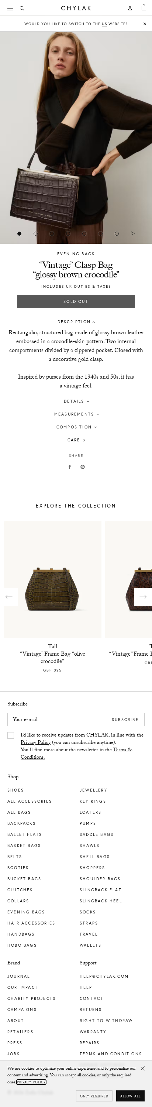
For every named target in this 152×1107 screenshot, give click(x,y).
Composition (74, 427)
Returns (91, 1009)
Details (74, 401)
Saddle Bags (97, 834)
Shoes (15, 790)
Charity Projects (31, 998)
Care (74, 440)
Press (15, 1042)
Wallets (90, 945)
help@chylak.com (104, 976)
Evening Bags (76, 253)
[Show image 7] (133, 233)
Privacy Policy (36, 743)
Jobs (13, 1053)
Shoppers (93, 867)
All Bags (19, 812)
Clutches (20, 889)
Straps (89, 923)
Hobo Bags (22, 945)
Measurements (74, 414)
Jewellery (93, 790)
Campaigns (22, 1009)
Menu (11, 8)
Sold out (76, 301)
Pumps (88, 823)
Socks (88, 912)
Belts (14, 856)
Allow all (130, 1096)
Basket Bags (24, 845)
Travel (89, 934)
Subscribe (125, 719)
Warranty (93, 1031)
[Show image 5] (100, 233)
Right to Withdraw (106, 1020)
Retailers (20, 1031)
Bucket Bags (24, 878)
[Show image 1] (35, 233)
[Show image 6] (116, 233)
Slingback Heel (101, 900)
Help (86, 987)
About (15, 1020)
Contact (91, 998)
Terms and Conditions (111, 1053)
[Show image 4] (84, 233)
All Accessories (29, 801)
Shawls (90, 845)
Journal (18, 976)
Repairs (90, 1042)
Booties (18, 867)
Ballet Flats (24, 834)
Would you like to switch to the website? (76, 23)
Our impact (22, 987)
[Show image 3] (68, 233)
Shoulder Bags (100, 878)
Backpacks (21, 823)
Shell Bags (95, 856)
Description (74, 321)
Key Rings (93, 801)
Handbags (21, 934)
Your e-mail (25, 720)
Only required (94, 1096)
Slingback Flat (101, 889)
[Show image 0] (19, 233)
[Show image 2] (52, 233)
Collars (18, 900)
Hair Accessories (31, 923)
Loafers (90, 812)
